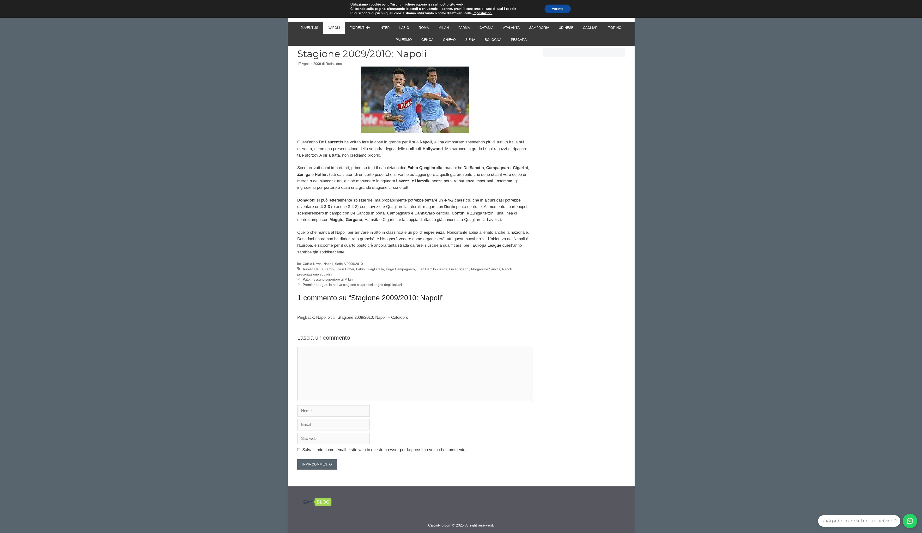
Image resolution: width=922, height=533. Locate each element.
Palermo (404, 40)
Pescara (519, 40)
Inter (385, 28)
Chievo (449, 40)
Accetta (558, 8)
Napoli (334, 28)
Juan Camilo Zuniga (432, 269)
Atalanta (511, 28)
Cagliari (591, 28)
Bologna (493, 40)
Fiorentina (360, 28)
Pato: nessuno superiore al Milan (328, 279)
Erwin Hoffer (345, 269)
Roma (424, 28)
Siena (470, 40)
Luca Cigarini (459, 269)
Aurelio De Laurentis (318, 269)
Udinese (566, 28)
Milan (443, 28)
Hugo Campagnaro (400, 269)
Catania (486, 28)
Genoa (427, 40)
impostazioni (482, 13)
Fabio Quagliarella (370, 269)
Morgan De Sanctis (485, 269)
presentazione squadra (314, 274)
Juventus (309, 28)
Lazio (404, 28)
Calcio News (312, 264)
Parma (464, 28)
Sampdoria (539, 28)
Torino (614, 28)
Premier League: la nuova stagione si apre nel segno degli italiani (352, 285)
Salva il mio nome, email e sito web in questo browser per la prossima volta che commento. (384, 449)
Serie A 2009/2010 (349, 264)
